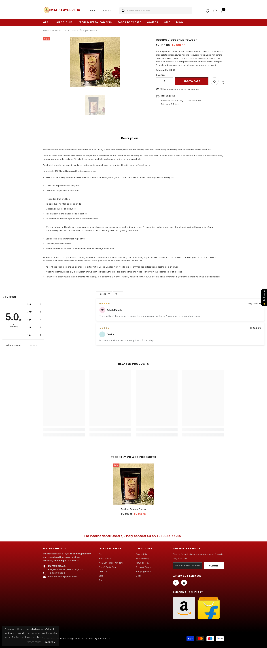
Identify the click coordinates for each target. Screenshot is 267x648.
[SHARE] (221, 82)
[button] (34, 304)
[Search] (155, 10)
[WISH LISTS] (215, 11)
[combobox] (158, 10)
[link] (64, 429)
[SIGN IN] (207, 11)
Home (46, 30)
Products (56, 30)
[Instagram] (184, 583)
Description (129, 138)
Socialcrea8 (104, 638)
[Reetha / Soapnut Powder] (133, 484)
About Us (106, 10)
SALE (67, 30)
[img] (104, 303)
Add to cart (192, 81)
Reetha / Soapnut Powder (133, 509)
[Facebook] (176, 583)
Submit (213, 565)
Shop (92, 10)
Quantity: (160, 75)
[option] (95, 62)
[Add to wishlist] (214, 81)
